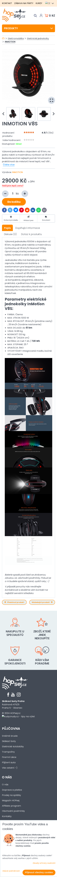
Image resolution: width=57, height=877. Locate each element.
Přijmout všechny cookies (39, 872)
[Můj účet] (41, 15)
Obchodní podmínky (13, 811)
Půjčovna (11, 728)
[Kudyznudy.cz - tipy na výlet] (18, 716)
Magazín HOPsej (10, 800)
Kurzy (39, 3)
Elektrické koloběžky (13, 746)
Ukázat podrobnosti (11, 871)
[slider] (29, 132)
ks (17, 193)
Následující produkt (41, 602)
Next (53, 114)
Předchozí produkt (15, 602)
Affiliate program (11, 805)
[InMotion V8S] (28, 76)
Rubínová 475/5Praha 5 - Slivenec (13, 704)
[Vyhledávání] (35, 15)
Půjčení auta (9, 762)
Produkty (11, 28)
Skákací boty (9, 741)
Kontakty (7, 816)
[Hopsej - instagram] (19, 695)
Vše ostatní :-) (9, 767)
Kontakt (7, 3)
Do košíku (14, 202)
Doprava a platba (12, 789)
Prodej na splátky (11, 795)
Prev (4, 114)
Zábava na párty (23, 3)
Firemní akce (9, 757)
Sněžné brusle (10, 735)
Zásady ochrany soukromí (44, 863)
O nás (7, 777)
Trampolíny (8, 751)
